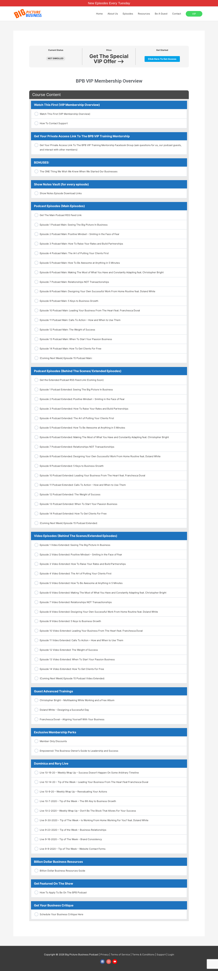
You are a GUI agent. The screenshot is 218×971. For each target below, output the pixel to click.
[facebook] (103, 961)
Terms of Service (120, 954)
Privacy (104, 954)
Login (171, 954)
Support (161, 954)
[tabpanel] (109, 78)
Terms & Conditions (143, 954)
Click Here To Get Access (162, 59)
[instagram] (109, 961)
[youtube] (115, 961)
